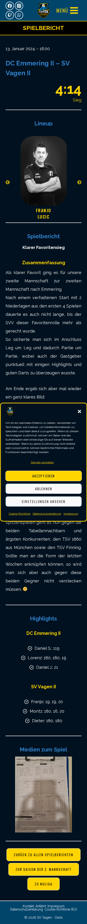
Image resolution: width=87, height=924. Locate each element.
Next (79, 182)
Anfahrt (40, 906)
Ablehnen (43, 488)
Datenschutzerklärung (47, 513)
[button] (79, 411)
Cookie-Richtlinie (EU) (61, 909)
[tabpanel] (43, 182)
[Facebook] (10, 6)
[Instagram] (19, 6)
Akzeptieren (43, 475)
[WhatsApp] (19, 15)
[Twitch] (10, 15)
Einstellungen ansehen (43, 501)
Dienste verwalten (42, 462)
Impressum (71, 513)
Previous (7, 182)
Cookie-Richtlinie (19, 513)
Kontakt (28, 906)
